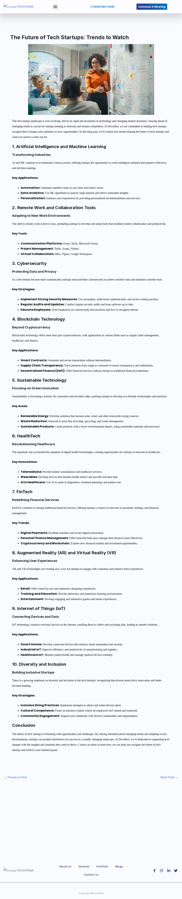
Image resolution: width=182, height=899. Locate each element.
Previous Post (15, 777)
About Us (65, 866)
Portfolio (102, 866)
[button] (55, 7)
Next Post (169, 777)
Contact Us (91, 874)
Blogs (119, 866)
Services (83, 866)
